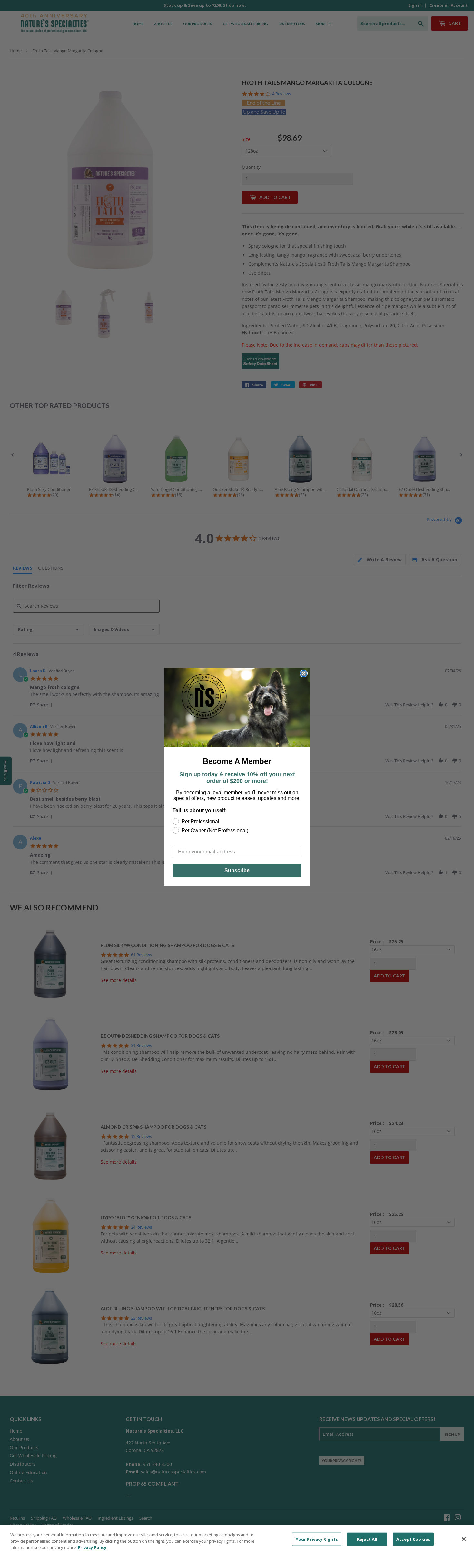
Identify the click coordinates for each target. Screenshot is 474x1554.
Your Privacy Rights (317, 1539)
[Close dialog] (304, 673)
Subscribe (237, 870)
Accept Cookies (413, 1539)
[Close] (464, 1539)
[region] (237, 1539)
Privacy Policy (92, 1547)
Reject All (367, 1539)
